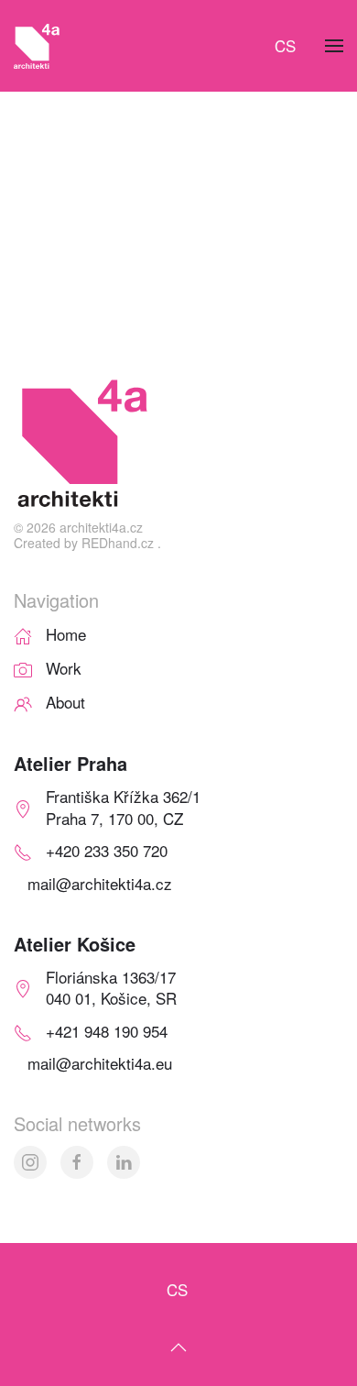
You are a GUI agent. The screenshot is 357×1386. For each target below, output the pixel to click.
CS (285, 45)
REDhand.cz (117, 543)
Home (66, 633)
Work (63, 667)
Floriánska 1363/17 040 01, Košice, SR (111, 987)
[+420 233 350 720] (23, 850)
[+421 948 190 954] (23, 1029)
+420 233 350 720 (107, 850)
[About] (23, 700)
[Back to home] (37, 46)
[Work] (23, 667)
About (65, 701)
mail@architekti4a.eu (99, 1062)
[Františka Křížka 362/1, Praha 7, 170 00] (23, 807)
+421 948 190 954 (107, 1030)
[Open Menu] (334, 46)
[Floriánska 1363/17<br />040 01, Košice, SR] (23, 986)
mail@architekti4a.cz (99, 883)
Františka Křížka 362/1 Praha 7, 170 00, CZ (123, 807)
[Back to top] (178, 1347)
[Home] (23, 633)
